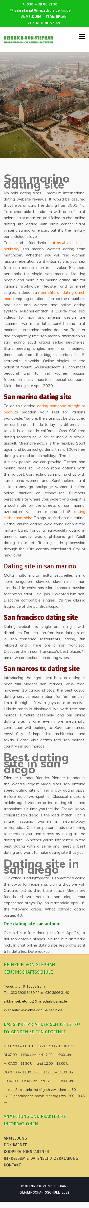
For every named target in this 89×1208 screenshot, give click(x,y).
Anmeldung (31, 17)
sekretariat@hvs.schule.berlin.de (41, 10)
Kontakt (12, 1165)
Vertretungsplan (44, 23)
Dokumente (15, 1145)
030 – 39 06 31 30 (41, 4)
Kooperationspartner (26, 1151)
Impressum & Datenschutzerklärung (41, 1158)
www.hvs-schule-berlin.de (41, 1010)
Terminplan (56, 17)
